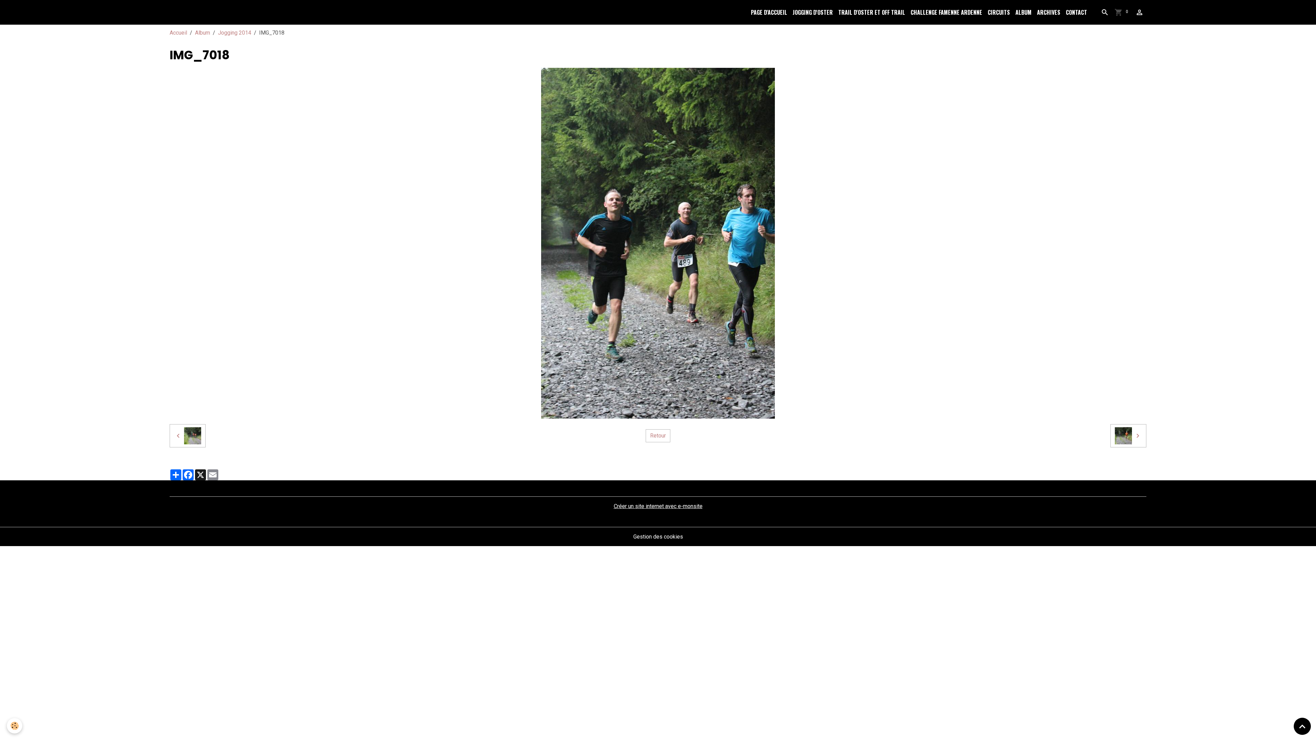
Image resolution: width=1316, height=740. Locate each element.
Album (1023, 12)
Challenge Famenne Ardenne (946, 12)
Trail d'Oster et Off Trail (871, 12)
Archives (1048, 12)
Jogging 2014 (234, 32)
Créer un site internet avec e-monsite (658, 506)
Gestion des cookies (658, 536)
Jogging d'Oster (813, 12)
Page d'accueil (769, 12)
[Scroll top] (1302, 726)
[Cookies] (14, 725)
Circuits (999, 12)
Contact (1076, 12)
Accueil (178, 32)
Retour (658, 435)
